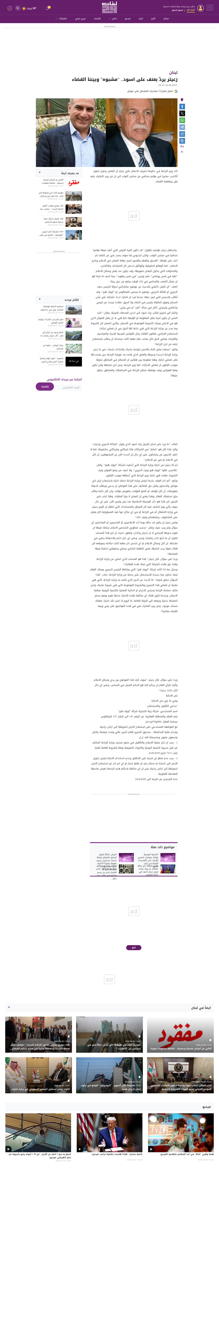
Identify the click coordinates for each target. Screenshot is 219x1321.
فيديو (128, 18)
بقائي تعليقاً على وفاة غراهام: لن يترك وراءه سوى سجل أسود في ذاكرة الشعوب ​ (148, 870)
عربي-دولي (80, 18)
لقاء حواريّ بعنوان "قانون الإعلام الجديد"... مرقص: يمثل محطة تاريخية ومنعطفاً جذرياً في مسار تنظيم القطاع (51, 207)
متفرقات (63, 18)
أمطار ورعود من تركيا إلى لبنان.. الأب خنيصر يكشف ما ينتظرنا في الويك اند (52, 334)
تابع (134, 948)
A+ (182, 146)
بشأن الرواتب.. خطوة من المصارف (53, 347)
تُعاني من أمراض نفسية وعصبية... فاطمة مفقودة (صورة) (52, 181)
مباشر (166, 18)
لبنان (141, 18)
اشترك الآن (191, 9)
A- (182, 152)
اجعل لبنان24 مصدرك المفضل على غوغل (150, 91)
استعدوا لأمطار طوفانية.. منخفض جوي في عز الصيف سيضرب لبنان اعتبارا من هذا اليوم (51, 308)
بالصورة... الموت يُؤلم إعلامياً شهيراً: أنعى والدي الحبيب (51, 360)
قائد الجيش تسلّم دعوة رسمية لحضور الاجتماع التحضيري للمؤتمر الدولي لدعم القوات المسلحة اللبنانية (51, 220)
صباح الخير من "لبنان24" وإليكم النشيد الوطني (50, 321)
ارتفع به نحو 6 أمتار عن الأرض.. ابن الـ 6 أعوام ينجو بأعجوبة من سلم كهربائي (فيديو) (40, 1156)
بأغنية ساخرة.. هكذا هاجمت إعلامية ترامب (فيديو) (117, 1154)
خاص (114, 18)
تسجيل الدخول (177, 10)
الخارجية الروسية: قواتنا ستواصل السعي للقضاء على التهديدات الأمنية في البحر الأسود (148, 860)
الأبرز (153, 18)
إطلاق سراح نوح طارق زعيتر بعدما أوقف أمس (106, 867)
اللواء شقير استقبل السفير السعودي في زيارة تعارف (40, 1089)
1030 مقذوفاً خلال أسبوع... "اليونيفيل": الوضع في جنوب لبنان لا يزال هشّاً (51, 233)
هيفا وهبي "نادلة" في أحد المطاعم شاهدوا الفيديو (187, 1154)
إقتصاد (97, 18)
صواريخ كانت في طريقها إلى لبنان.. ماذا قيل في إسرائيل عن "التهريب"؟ (51, 194)
